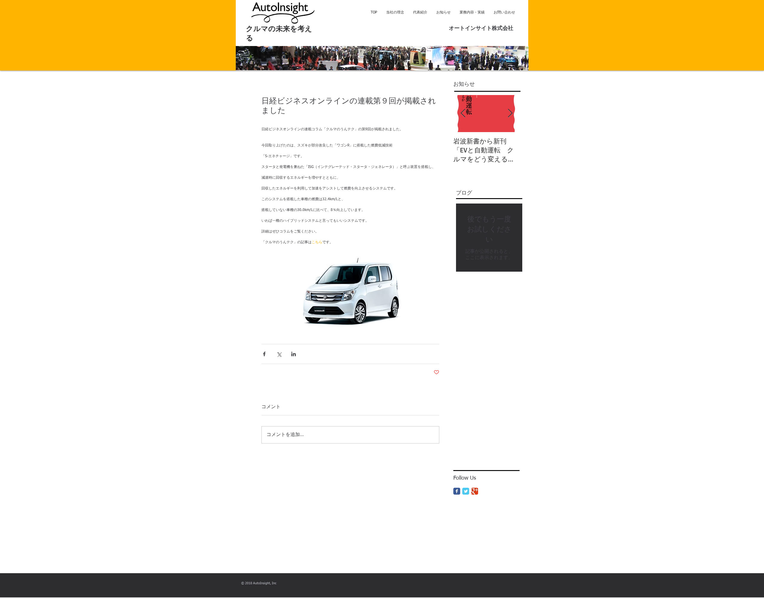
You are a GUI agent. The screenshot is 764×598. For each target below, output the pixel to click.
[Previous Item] (463, 113)
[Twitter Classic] (465, 491)
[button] (382, 58)
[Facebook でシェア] (264, 354)
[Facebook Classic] (456, 491)
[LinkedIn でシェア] (293, 354)
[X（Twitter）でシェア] (279, 354)
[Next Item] (510, 113)
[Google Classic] (474, 491)
